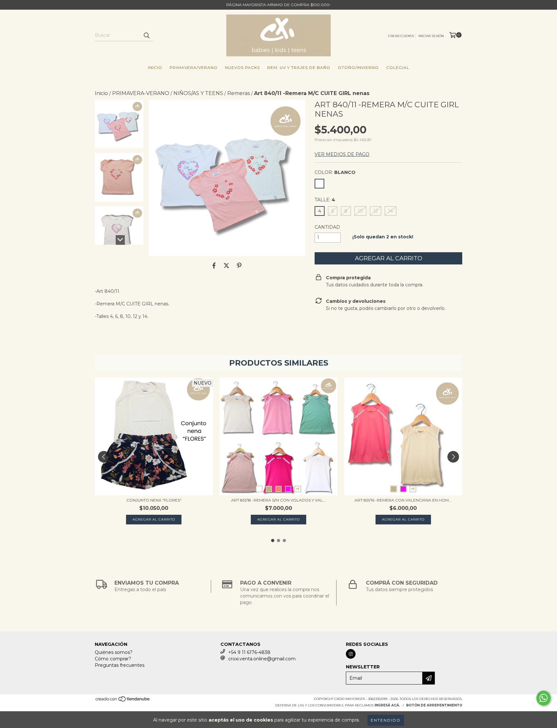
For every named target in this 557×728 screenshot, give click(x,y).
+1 (297, 489)
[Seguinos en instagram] (351, 654)
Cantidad (327, 227)
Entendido (386, 720)
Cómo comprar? (113, 659)
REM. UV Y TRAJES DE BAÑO (298, 67)
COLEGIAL (397, 67)
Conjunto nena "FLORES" (153, 500)
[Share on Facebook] (214, 266)
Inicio (155, 67)
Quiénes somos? (113, 652)
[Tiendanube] (123, 701)
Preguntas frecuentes (119, 665)
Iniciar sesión (431, 36)
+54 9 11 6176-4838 (249, 652)
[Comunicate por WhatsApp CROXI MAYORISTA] (543, 698)
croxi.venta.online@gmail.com (262, 659)
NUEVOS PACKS (242, 67)
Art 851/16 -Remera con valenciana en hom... (403, 500)
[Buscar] (146, 35)
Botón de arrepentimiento (434, 705)
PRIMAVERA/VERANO (194, 67)
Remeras (238, 93)
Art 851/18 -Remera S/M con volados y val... (278, 500)
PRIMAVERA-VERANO (140, 93)
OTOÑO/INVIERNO (358, 67)
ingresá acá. (387, 705)
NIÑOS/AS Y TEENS (198, 93)
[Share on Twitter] (226, 266)
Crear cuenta (401, 36)
